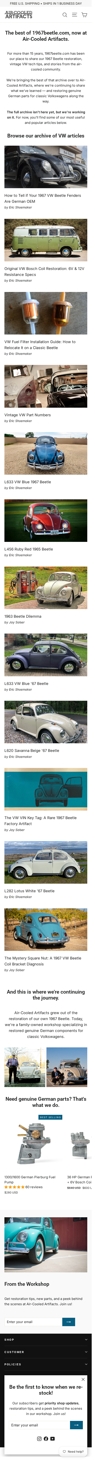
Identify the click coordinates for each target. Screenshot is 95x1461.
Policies (12, 1364)
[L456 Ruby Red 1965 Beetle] (45, 520)
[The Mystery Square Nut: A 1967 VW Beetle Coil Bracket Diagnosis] (45, 929)
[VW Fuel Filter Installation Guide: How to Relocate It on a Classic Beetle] (45, 313)
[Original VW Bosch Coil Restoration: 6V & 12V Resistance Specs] (45, 240)
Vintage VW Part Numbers (27, 415)
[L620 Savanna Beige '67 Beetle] (45, 722)
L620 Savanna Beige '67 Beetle (31, 750)
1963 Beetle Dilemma (22, 616)
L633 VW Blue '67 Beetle (26, 683)
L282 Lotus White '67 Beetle (29, 891)
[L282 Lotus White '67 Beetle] (45, 862)
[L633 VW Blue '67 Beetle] (45, 655)
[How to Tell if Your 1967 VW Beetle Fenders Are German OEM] (45, 167)
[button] (14, 1187)
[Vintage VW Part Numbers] (45, 386)
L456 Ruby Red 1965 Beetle (28, 549)
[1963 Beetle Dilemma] (45, 588)
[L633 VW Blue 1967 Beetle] (45, 453)
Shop (9, 1339)
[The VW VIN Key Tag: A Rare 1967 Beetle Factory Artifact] (45, 789)
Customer (14, 1352)
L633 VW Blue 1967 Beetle (27, 482)
